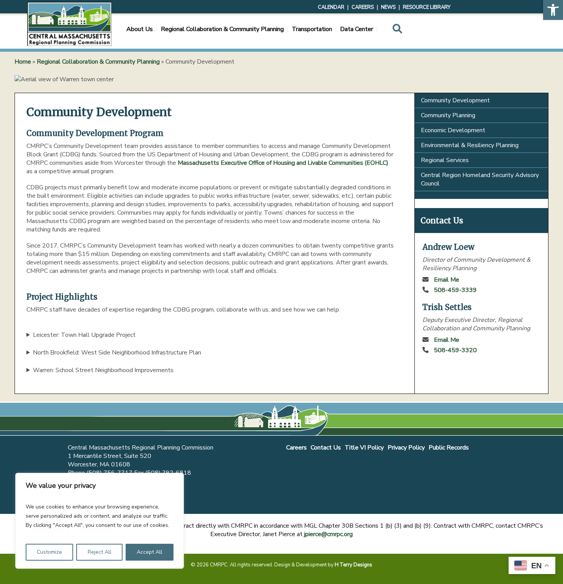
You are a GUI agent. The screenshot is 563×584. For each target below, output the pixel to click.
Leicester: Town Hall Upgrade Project (84, 335)
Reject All (99, 552)
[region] (99, 521)
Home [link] (23, 61)
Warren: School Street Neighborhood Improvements (103, 370)
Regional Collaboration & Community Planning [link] (98, 61)
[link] (553, 10)
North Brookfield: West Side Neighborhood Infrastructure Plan (117, 352)
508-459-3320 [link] (455, 350)
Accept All (149, 552)
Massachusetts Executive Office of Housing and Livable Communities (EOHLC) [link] (283, 163)
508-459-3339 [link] (455, 290)
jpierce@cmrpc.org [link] (328, 534)
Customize (49, 552)
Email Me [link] (446, 280)
